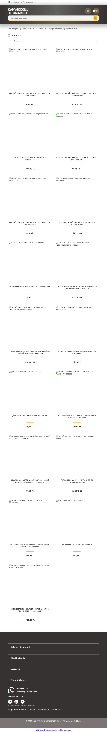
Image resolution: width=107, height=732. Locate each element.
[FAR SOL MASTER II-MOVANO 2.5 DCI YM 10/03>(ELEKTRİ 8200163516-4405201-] (77, 263)
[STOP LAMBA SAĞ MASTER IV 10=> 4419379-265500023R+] (77, 198)
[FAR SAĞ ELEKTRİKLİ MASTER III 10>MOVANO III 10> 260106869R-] (30, 69)
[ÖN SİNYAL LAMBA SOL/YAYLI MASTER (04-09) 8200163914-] (77, 327)
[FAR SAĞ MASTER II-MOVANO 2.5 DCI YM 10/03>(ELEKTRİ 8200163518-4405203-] (30, 327)
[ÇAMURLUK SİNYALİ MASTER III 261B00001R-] (30, 392)
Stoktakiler (16, 35)
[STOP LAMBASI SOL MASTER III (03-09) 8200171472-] (30, 134)
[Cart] (96, 11)
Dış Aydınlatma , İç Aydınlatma (62, 28)
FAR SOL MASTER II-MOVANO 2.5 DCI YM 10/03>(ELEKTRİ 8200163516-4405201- (77, 288)
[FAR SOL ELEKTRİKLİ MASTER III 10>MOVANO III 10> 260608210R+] (77, 134)
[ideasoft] (40, 730)
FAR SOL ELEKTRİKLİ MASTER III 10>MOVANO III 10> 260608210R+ (77, 159)
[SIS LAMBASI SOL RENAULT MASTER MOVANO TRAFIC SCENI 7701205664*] (30, 585)
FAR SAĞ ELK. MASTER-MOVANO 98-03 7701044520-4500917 (77, 481)
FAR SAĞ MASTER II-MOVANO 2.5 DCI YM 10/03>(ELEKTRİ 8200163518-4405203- (30, 352)
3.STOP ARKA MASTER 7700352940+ (77, 545)
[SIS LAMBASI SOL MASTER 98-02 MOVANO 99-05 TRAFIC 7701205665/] (30, 521)
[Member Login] (88, 11)
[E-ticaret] (53, 730)
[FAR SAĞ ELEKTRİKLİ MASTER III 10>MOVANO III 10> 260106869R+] (30, 198)
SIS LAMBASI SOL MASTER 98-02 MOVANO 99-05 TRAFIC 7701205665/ (30, 546)
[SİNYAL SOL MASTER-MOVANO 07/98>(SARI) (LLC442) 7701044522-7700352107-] (30, 456)
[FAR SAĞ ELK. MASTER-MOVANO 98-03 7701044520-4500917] (77, 456)
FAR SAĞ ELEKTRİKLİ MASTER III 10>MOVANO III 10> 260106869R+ (30, 223)
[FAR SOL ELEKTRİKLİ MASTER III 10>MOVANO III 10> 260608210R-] (77, 69)
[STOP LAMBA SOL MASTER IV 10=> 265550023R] (30, 263)
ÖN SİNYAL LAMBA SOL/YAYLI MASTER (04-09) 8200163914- (77, 352)
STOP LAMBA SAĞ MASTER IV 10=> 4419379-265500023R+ (77, 223)
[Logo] (18, 11)
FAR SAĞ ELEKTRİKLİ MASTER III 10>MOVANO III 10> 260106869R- (30, 94)
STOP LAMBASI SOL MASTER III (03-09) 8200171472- (30, 159)
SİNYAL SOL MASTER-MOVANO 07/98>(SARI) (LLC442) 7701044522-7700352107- (30, 481)
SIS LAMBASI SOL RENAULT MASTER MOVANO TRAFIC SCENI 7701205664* (30, 610)
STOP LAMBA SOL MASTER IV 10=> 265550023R (30, 287)
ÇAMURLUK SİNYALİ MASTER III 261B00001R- (30, 416)
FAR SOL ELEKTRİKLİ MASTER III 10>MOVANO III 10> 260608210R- (77, 94)
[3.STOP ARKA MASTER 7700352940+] (77, 521)
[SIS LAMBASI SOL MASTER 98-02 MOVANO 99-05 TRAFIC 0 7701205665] (77, 392)
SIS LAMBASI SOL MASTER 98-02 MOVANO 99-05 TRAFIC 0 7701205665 (77, 417)
